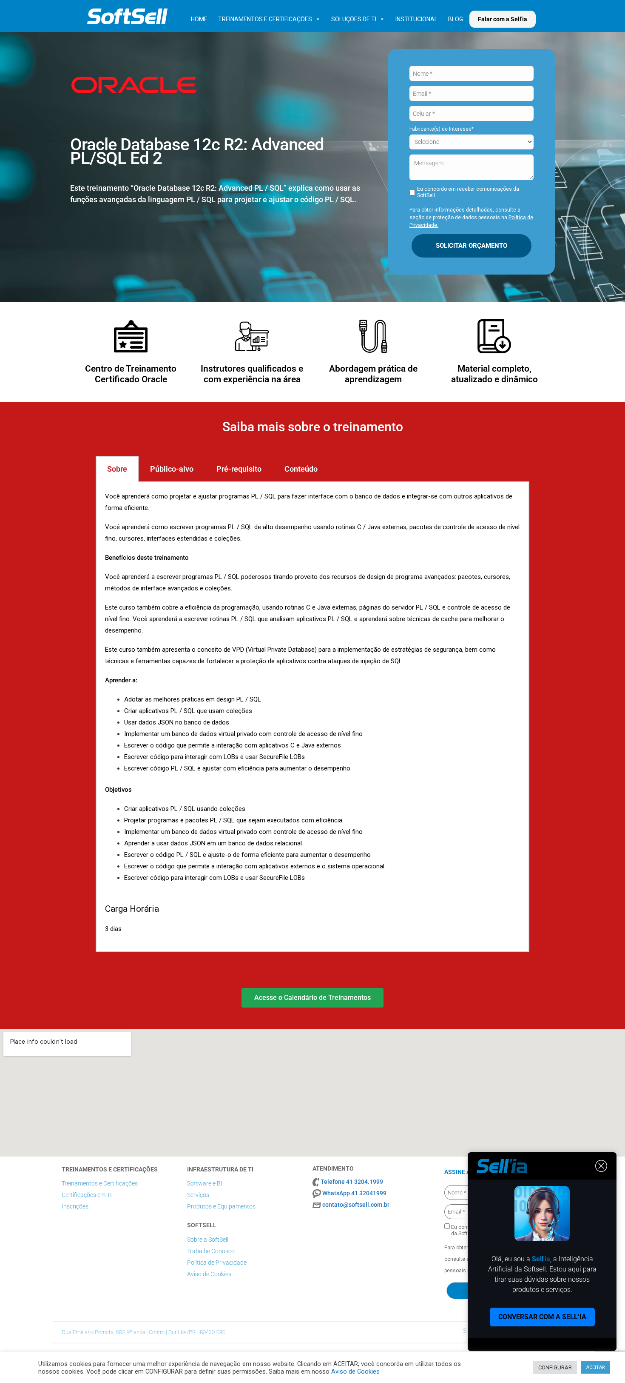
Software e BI (204, 1183)
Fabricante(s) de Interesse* (441, 129)
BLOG (455, 19)
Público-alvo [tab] (171, 468)
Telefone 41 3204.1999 (352, 1181)
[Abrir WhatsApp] (603, 1361)
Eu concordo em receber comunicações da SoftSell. (468, 192)
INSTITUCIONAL (416, 19)
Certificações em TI (87, 1194)
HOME (199, 19)
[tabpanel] (312, 716)
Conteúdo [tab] (301, 468)
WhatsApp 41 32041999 (354, 1193)
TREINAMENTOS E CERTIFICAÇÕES (265, 19)
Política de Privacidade (217, 1262)
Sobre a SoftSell (207, 1239)
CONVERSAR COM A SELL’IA (542, 1317)
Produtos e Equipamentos (221, 1206)
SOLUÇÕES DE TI (353, 19)
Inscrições (75, 1206)
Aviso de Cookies (209, 1274)
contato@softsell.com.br (355, 1204)
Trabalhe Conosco (211, 1251)
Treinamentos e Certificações (100, 1183)
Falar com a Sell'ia (502, 19)
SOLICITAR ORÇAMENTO (471, 245)
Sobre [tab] (117, 468)
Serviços (198, 1194)
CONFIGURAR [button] (555, 1367)
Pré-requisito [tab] (238, 468)
